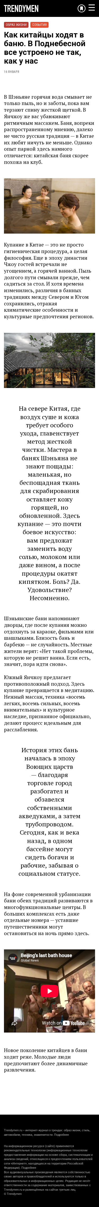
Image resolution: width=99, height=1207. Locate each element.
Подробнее (61, 1134)
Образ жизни (16, 25)
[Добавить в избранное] (82, 8)
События (39, 25)
